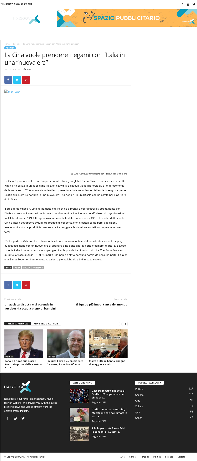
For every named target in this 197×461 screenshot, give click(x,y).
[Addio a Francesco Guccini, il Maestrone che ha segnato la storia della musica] (79, 415)
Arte (122, 456)
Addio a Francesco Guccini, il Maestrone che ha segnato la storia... (109, 413)
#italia (26, 268)
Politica (16, 44)
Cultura (139, 406)
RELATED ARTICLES (18, 323)
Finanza (145, 456)
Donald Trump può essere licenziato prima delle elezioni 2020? (23, 364)
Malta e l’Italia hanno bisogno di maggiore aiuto (107, 362)
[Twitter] (194, 4)
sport (138, 412)
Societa (139, 394)
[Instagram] (188, 4)
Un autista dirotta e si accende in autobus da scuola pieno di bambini (30, 306)
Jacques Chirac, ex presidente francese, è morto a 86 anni (65, 362)
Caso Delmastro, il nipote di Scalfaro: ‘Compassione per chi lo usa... (108, 394)
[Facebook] (182, 4)
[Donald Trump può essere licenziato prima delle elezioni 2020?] (23, 343)
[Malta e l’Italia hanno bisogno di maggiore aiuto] (108, 343)
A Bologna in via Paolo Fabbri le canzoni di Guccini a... (109, 429)
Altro (137, 400)
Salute (138, 418)
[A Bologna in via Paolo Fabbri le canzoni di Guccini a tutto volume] (79, 433)
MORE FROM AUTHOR (46, 323)
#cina (17, 268)
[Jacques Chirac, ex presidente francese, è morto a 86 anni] (66, 343)
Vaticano (38, 268)
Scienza (169, 456)
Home (7, 44)
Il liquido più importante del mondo (101, 304)
